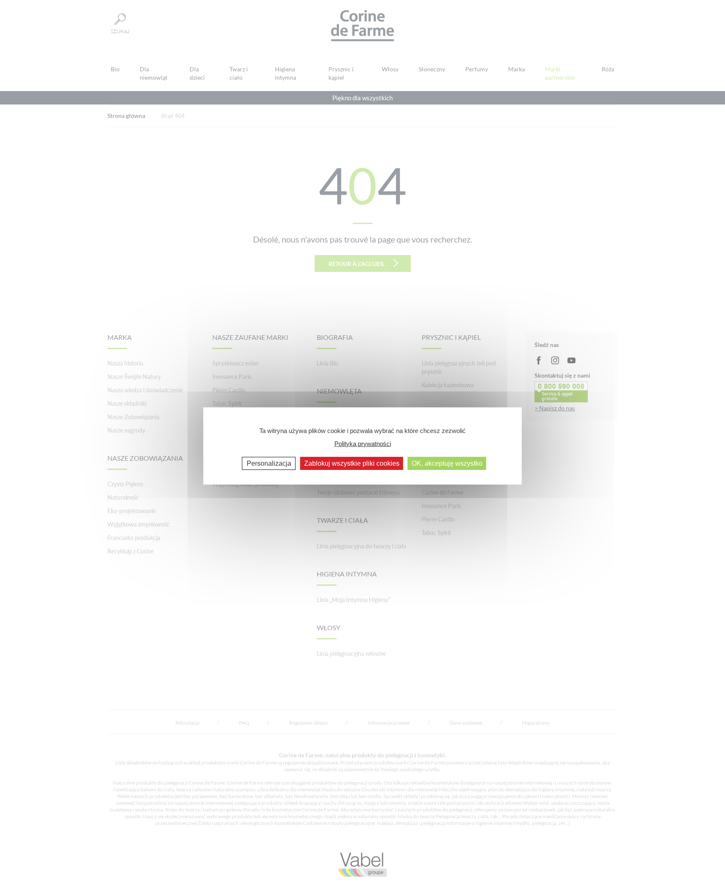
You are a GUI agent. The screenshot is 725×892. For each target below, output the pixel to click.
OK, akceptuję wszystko (447, 463)
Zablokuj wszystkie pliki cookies (351, 463)
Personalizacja (269, 463)
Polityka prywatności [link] (362, 443)
